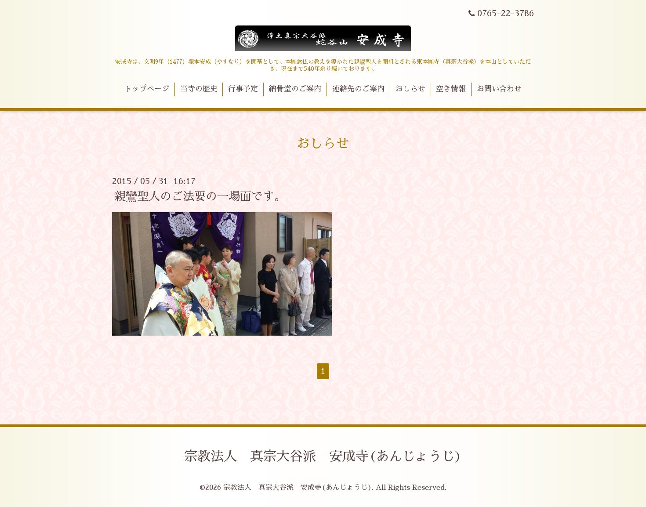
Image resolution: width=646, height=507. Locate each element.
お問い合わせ (499, 89)
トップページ (146, 89)
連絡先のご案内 (358, 89)
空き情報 (451, 89)
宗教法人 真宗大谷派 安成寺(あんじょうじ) (323, 456)
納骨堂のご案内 (295, 89)
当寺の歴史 (199, 89)
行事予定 (243, 89)
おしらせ (410, 89)
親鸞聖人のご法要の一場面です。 (200, 196)
